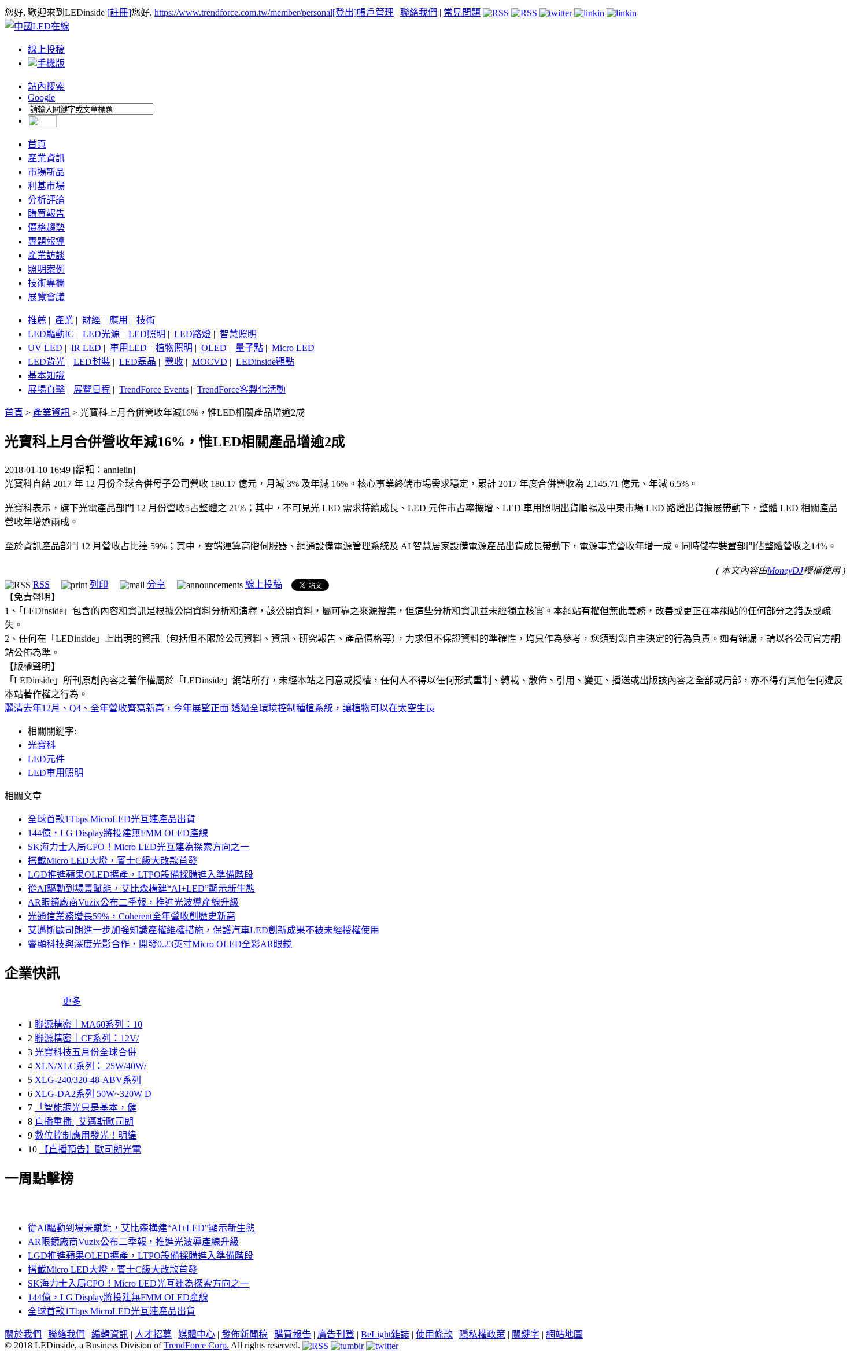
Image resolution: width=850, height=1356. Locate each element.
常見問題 (462, 12)
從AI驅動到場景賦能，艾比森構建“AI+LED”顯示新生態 (141, 888)
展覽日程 (91, 389)
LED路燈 (192, 334)
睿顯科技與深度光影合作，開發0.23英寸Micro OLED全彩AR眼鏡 (160, 944)
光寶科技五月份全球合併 (85, 1052)
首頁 (37, 144)
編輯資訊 (109, 1334)
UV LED (45, 348)
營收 (174, 362)
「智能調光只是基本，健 (85, 1108)
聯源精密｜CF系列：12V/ (87, 1038)
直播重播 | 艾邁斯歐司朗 (84, 1121)
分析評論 (46, 200)
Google (41, 97)
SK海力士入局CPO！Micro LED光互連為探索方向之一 (138, 847)
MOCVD (209, 362)
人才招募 (153, 1334)
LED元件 (46, 759)
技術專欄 (46, 283)
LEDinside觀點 (265, 362)
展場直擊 (46, 389)
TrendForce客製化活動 (241, 389)
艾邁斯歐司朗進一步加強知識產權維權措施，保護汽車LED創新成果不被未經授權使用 (203, 930)
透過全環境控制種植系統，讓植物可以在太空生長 (333, 708)
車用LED (128, 348)
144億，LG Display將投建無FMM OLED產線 (118, 833)
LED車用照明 (55, 773)
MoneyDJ (785, 570)
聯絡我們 (418, 12)
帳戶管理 (375, 12)
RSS (41, 584)
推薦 (37, 320)
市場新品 (46, 172)
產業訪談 (46, 255)
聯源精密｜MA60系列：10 (88, 1024)
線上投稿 (46, 49)
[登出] (344, 12)
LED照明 (146, 334)
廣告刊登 (335, 1334)
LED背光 (46, 362)
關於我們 (23, 1334)
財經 (91, 320)
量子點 (249, 348)
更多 (71, 1001)
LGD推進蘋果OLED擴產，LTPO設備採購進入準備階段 (140, 875)
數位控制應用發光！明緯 (85, 1135)
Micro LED (293, 348)
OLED (214, 348)
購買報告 (46, 214)
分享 (156, 584)
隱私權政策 (482, 1334)
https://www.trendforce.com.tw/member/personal (243, 12)
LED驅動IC (51, 334)
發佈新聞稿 (244, 1334)
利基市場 (46, 186)
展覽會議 (46, 297)
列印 (99, 584)
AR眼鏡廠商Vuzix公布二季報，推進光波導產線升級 (133, 902)
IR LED (86, 348)
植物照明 (174, 348)
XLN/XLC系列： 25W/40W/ (90, 1066)
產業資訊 (46, 158)
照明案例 (46, 269)
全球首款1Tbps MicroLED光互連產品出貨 (111, 819)
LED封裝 (91, 362)
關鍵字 (525, 1334)
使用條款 (434, 1334)
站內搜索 (46, 86)
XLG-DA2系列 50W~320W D (93, 1094)
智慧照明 (238, 334)
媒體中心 (196, 1334)
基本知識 (46, 375)
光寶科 (42, 745)
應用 (118, 320)
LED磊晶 (137, 362)
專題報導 (46, 241)
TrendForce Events (154, 389)
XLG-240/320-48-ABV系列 (88, 1080)
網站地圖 (564, 1334)
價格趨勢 (46, 227)
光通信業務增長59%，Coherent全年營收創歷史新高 (131, 916)
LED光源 (101, 334)
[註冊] (119, 12)
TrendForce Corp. (196, 1345)
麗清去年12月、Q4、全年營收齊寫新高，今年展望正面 (117, 708)
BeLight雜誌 (385, 1334)
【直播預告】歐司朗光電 (90, 1149)
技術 (145, 320)
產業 (64, 320)
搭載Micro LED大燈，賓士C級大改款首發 (112, 861)
